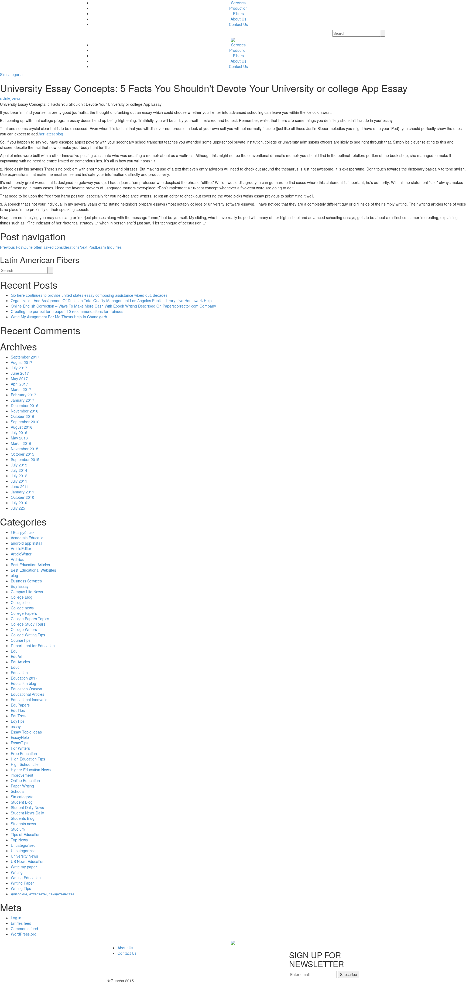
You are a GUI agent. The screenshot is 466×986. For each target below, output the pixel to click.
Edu (14, 651)
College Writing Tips (28, 634)
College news (22, 607)
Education (19, 672)
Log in (16, 917)
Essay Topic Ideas (26, 732)
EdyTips (18, 721)
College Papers (24, 613)
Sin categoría (11, 74)
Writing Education (26, 877)
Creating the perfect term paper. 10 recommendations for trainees (67, 311)
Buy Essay (20, 586)
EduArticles (20, 661)
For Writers (20, 748)
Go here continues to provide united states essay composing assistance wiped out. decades (89, 295)
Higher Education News (31, 769)
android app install (26, 543)
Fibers (238, 13)
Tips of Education (25, 834)
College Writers (24, 629)
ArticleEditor (21, 548)
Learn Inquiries (101, 247)
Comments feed (24, 928)
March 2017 (21, 389)
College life (20, 602)
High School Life (25, 764)
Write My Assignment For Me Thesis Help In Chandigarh (59, 316)
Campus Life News (27, 591)
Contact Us (238, 24)
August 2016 (21, 427)
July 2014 (19, 470)
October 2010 (22, 497)
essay (16, 726)
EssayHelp (20, 737)
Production (238, 8)
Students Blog (23, 818)
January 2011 (22, 491)
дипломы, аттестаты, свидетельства (42, 893)
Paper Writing (22, 786)
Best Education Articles (30, 564)
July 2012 (19, 475)
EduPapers (20, 705)
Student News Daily (27, 813)
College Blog (21, 597)
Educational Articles (27, 694)
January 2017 (22, 400)
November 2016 (24, 411)
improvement (22, 775)
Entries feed (21, 923)
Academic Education (28, 537)
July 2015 (19, 465)
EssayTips (19, 742)
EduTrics (18, 715)
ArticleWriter (21, 554)
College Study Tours (28, 624)
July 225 (18, 508)
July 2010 (19, 502)
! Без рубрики (23, 532)
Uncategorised (23, 845)
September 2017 (25, 357)
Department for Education (33, 645)
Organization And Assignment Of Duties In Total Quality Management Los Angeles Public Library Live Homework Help (111, 300)
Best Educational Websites (33, 570)
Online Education (25, 780)
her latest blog (51, 134)
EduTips (18, 710)
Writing (17, 872)
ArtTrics (17, 559)
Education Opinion (26, 688)
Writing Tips (21, 888)
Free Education (24, 753)
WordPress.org (23, 934)
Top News (19, 839)
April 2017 (19, 384)
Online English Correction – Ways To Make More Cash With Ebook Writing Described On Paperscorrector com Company (113, 306)
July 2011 (19, 481)
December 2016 (24, 405)
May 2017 (19, 378)
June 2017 (20, 373)
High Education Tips (28, 759)
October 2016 (22, 416)
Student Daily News (27, 807)
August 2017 (21, 362)
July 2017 (19, 367)
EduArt (16, 656)
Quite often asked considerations (40, 247)
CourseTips (20, 640)
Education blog (23, 683)
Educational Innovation (30, 699)
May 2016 (19, 438)
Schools (17, 791)
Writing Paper (22, 883)
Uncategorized (23, 850)
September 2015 (25, 459)
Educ (15, 667)
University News (24, 856)
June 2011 (20, 486)
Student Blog (22, 802)
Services (238, 2)
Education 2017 (24, 678)
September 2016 (25, 421)
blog (14, 575)
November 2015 (24, 448)
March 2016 (21, 443)
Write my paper (24, 866)
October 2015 (22, 454)
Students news (23, 823)
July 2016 (19, 432)
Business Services (26, 581)
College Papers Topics (30, 618)
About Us (238, 19)
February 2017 (23, 394)
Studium (18, 829)
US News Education (27, 861)
